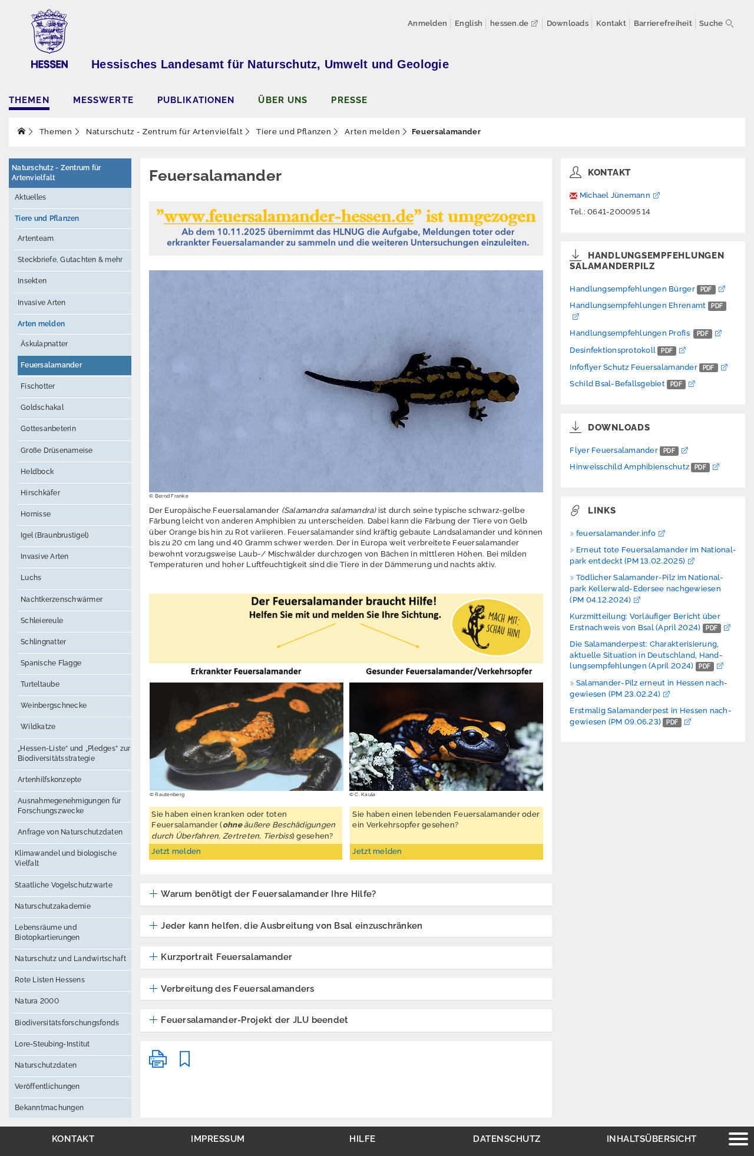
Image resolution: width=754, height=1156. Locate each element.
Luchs (31, 578)
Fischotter (38, 386)
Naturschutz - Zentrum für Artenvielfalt (163, 131)
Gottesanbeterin (48, 429)
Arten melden (371, 131)
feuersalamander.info (616, 533)
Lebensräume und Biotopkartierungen (47, 932)
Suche (711, 23)
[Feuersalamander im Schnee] (346, 381)
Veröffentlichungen (47, 1086)
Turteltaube (40, 684)
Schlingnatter (43, 642)
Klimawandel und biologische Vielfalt (66, 858)
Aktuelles (30, 197)
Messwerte (103, 100)
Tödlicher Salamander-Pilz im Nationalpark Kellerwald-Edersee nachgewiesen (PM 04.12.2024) (646, 588)
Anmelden (427, 23)
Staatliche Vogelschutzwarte (64, 885)
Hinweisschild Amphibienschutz (638, 466)
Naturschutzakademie (53, 906)
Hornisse (36, 514)
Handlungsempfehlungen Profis (639, 333)
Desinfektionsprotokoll (621, 350)
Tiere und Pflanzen (292, 131)
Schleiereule (42, 621)
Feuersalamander (51, 365)
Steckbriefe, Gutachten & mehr (70, 260)
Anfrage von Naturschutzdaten (70, 832)
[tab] (346, 894)
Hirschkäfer (40, 493)
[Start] (22, 131)
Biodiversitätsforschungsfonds (67, 1023)
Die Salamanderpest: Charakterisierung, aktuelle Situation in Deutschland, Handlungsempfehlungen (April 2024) (646, 655)
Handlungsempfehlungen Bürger (641, 288)
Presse (349, 100)
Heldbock (37, 472)
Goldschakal (42, 407)
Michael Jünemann (615, 195)
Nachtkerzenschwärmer (61, 599)
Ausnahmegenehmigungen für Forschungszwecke (69, 806)
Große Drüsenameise (57, 450)
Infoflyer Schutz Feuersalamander (642, 367)
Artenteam (36, 238)
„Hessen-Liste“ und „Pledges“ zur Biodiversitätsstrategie (74, 753)
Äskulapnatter (44, 344)
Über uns (282, 100)
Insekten (32, 281)
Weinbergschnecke (54, 705)
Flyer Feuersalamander (622, 450)
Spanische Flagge (51, 663)
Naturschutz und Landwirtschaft (70, 959)
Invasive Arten (42, 303)
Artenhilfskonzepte (50, 780)
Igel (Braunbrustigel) (54, 535)
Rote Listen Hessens (50, 980)
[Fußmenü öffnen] (738, 1140)
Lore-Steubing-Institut (52, 1044)
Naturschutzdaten (46, 1065)
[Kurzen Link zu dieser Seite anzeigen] (185, 1063)
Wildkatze (38, 727)
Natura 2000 (37, 1001)
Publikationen (196, 100)
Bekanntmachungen (49, 1108)
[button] (262, 894)
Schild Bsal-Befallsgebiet (626, 383)
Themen (29, 100)
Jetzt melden (176, 851)
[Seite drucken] (158, 1063)
